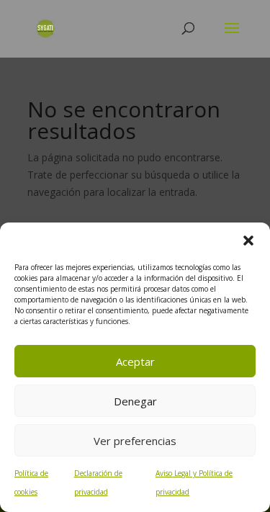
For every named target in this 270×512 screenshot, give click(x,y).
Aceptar (135, 361)
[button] (248, 240)
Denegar (135, 401)
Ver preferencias (135, 441)
